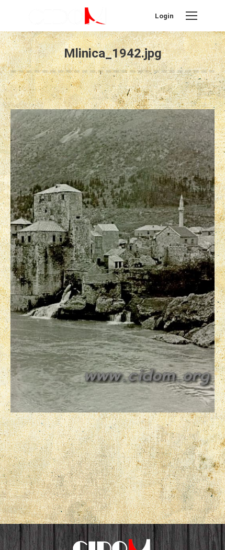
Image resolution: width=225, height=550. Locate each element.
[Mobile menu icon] (191, 15)
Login (164, 16)
